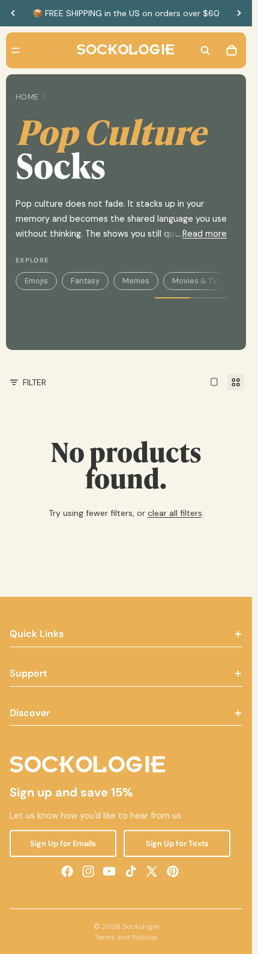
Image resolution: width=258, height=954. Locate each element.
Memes (135, 281)
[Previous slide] (13, 13)
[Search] (205, 50)
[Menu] (15, 50)
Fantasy (85, 281)
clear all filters (175, 513)
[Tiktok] (131, 871)
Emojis (36, 281)
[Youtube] (109, 871)
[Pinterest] (173, 871)
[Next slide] (239, 13)
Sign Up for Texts (177, 843)
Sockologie (140, 926)
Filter (34, 382)
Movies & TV (195, 281)
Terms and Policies (126, 937)
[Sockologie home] (125, 50)
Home (27, 97)
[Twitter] (152, 871)
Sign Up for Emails (63, 843)
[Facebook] (67, 871)
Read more (204, 233)
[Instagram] (88, 871)
